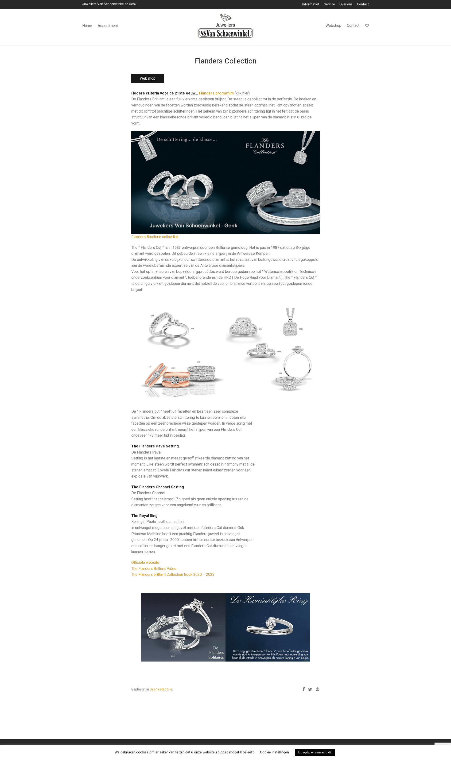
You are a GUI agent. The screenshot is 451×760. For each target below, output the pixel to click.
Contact (363, 4)
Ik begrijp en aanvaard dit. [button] (315, 752)
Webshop (333, 25)
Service (329, 4)
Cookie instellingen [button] (274, 752)
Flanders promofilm (216, 93)
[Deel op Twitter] (310, 689)
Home (87, 26)
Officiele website (145, 562)
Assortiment (108, 26)
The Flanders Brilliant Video (153, 568)
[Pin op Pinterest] (318, 689)
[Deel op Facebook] (303, 689)
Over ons (346, 4)
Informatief (310, 4)
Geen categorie (161, 689)
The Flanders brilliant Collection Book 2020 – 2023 (172, 574)
